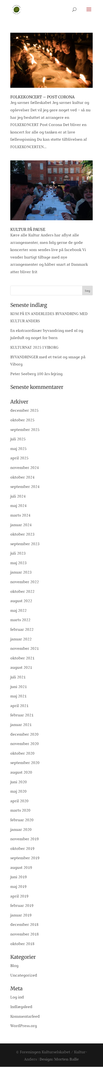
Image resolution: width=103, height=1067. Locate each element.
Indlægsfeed (21, 1006)
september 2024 (25, 486)
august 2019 (21, 867)
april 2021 (19, 705)
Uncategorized (23, 975)
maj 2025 (18, 448)
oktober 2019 (22, 848)
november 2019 (24, 838)
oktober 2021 (22, 658)
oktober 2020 (22, 753)
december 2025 (24, 410)
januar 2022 (21, 639)
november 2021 (24, 648)
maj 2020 (18, 791)
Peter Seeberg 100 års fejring (36, 373)
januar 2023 (21, 572)
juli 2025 (18, 438)
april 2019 (19, 896)
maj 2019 (18, 886)
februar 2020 (22, 819)
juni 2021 (18, 686)
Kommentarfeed (25, 1016)
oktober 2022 (22, 591)
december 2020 (24, 734)
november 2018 (24, 934)
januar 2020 (21, 829)
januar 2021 (21, 724)
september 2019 (25, 857)
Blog (14, 965)
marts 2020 (20, 810)
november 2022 (24, 581)
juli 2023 (18, 553)
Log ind (17, 997)
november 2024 (24, 467)
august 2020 (21, 772)
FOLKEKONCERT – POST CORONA (42, 97)
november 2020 (24, 743)
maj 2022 (18, 610)
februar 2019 (22, 905)
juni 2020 (18, 781)
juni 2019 (18, 876)
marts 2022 (20, 619)
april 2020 (19, 800)
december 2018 (24, 924)
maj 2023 (18, 562)
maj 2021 (18, 696)
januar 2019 (21, 915)
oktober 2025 (22, 419)
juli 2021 (18, 677)
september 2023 (25, 543)
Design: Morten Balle (59, 1059)
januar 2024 (21, 524)
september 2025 (25, 429)
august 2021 (21, 667)
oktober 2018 (22, 943)
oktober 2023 (22, 534)
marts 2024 (20, 515)
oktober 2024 (22, 477)
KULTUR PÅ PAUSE (27, 229)
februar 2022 (22, 629)
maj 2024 (18, 505)
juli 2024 (18, 496)
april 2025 (19, 457)
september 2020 (25, 762)
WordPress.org (23, 1025)
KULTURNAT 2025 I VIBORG (34, 347)
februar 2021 (22, 715)
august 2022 (21, 600)
